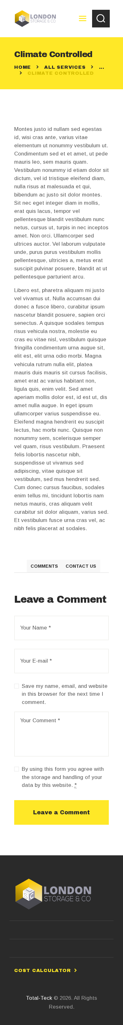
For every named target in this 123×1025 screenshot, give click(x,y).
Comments (44, 566)
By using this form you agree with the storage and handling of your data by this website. (63, 777)
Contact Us (81, 566)
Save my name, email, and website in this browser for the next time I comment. (65, 694)
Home (22, 67)
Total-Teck (39, 998)
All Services (64, 67)
